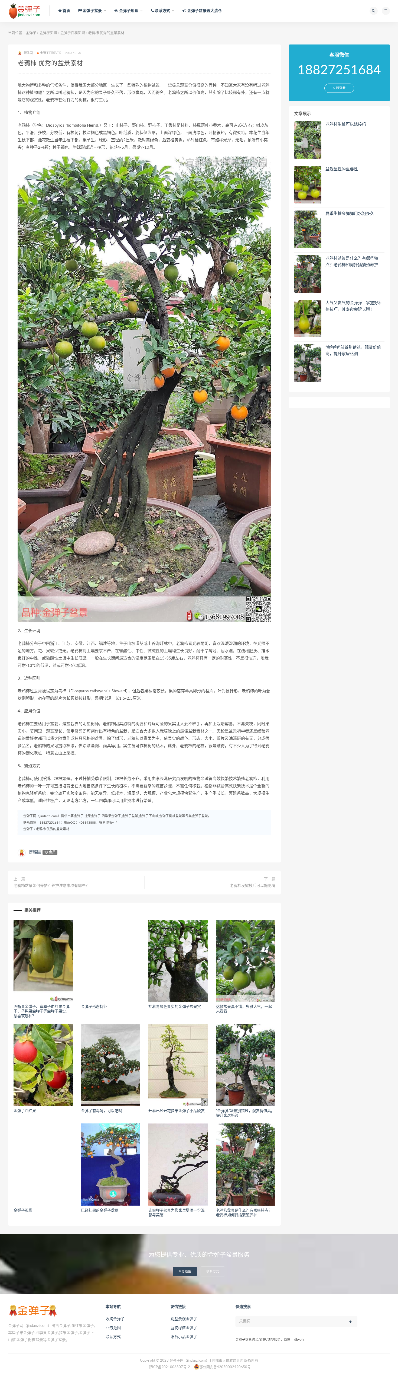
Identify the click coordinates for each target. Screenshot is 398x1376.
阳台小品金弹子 (184, 1337)
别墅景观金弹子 (184, 1319)
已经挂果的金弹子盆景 (99, 1210)
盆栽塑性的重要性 (341, 169)
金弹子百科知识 (72, 33)
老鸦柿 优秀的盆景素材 (52, 829)
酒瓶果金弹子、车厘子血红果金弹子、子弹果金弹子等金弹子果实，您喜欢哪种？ (42, 1011)
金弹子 (31, 33)
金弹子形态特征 (94, 1007)
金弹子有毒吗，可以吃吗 (101, 1111)
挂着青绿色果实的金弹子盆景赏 (174, 1007)
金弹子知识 (48, 33)
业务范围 (184, 1271)
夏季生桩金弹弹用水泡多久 (349, 214)
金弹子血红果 (25, 1111)
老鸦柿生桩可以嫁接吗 (345, 124)
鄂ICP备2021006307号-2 (169, 1367)
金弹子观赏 (23, 1210)
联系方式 (212, 1271)
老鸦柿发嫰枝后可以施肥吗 (252, 886)
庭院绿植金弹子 (184, 1328)
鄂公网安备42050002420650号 (225, 1367)
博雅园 (34, 852)
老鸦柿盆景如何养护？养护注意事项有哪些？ (51, 886)
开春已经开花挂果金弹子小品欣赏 (176, 1111)
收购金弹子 (115, 1319)
